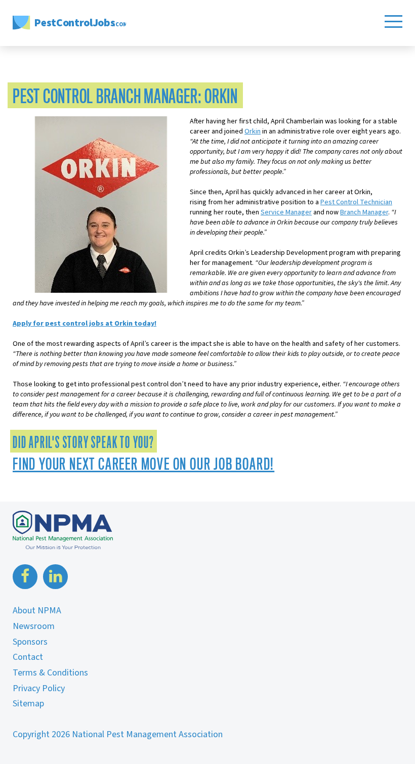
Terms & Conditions (50, 672)
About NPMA (37, 610)
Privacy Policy (39, 688)
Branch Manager (364, 212)
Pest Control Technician (356, 202)
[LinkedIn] (55, 577)
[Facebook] (26, 577)
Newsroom (34, 626)
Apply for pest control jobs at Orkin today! (84, 324)
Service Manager (286, 212)
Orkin (252, 131)
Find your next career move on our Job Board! (143, 464)
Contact (28, 657)
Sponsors (30, 642)
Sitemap (28, 703)
